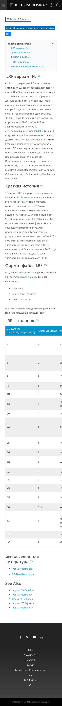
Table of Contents (19, 19)
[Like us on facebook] (21, 637)
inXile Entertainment (28, 197)
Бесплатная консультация (30, 670)
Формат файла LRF (21, 56)
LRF (8, 34)
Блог (30, 675)
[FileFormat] (21, 5)
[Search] (58, 5)
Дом (8, 28)
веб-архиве (29, 276)
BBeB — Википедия (23, 574)
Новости (30, 659)
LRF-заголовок (21, 61)
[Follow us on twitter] (28, 637)
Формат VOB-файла (23, 603)
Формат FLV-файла (22, 598)
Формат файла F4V (22, 607)
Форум (30, 664)
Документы (30, 654)
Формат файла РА (22, 594)
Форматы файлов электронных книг (33, 28)
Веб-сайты (30, 680)
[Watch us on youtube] (35, 637)
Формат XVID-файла (23, 590)
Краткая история (20, 52)
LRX (40, 130)
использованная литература (27, 66)
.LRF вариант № (19, 48)
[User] (51, 5)
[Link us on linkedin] (42, 637)
